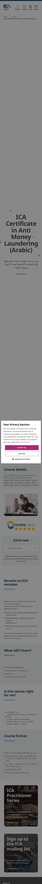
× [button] (35, 425)
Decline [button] (22, 454)
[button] (21, 459)
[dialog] (21, 442)
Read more (25, 442)
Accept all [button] (21, 448)
